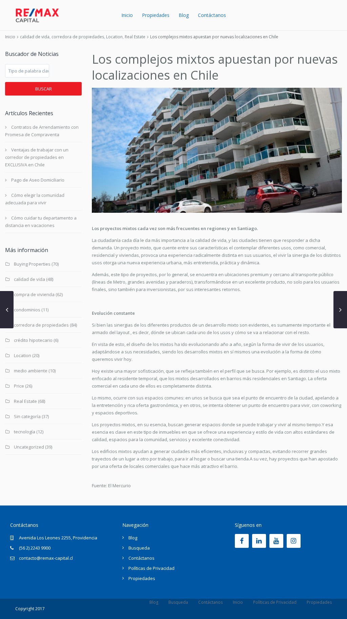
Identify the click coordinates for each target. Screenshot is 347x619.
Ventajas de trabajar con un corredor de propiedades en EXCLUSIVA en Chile (36, 157)
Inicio (127, 15)
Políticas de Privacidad (151, 568)
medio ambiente (30, 371)
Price (19, 386)
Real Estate (135, 37)
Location (114, 37)
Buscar (43, 89)
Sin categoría (27, 416)
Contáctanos (212, 15)
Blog (184, 15)
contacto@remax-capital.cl (46, 558)
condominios (27, 310)
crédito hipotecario (33, 340)
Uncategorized (29, 447)
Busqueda (139, 548)
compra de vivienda (34, 294)
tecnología (24, 432)
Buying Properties (32, 264)
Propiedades (155, 15)
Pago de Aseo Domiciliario (37, 180)
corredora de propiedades (78, 37)
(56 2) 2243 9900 (34, 548)
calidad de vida (34, 37)
